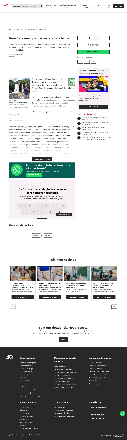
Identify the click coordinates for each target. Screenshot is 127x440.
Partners (22, 425)
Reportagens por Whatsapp (29, 396)
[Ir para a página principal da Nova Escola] (6, 6)
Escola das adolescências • (29, 390)
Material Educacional (62, 381)
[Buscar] (41, 6)
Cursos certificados (84, 6)
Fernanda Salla (17, 55)
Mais (108, 5)
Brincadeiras (24, 381)
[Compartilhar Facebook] (87, 62)
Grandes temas (25, 366)
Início (10, 29)
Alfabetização (24, 375)
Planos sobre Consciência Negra (66, 372)
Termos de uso (59, 407)
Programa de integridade (63, 410)
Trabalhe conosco (26, 416)
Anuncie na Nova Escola (28, 428)
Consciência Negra (26, 369)
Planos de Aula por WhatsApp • (66, 384)
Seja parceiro (24, 419)
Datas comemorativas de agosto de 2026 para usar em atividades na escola (94, 138)
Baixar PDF (94, 45)
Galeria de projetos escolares (30, 393)
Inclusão (22, 378)
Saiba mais (93, 107)
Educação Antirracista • (98, 366)
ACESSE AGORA (34, 175)
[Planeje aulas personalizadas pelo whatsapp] (122, 413)
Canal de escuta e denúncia (64, 416)
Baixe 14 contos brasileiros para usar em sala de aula (94, 123)
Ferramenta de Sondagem (64, 369)
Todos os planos (60, 366)
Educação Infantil (26, 372)
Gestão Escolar (25, 387)
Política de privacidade (62, 413)
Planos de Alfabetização (63, 375)
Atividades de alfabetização (64, 387)
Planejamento (24, 384)
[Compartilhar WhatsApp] (80, 62)
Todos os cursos (95, 363)
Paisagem (36, 235)
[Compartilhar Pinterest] (93, 62)
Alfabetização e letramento (99, 372)
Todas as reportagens (27, 363)
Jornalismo (19, 29)
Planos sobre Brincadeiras (64, 378)
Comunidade (99, 5)
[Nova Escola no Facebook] (89, 419)
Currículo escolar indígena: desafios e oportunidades (93, 128)
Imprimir (94, 38)
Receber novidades (98, 408)
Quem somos (24, 413)
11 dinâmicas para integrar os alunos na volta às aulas (93, 133)
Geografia (48, 235)
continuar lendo (42, 159)
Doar (63, 340)
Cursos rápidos (94, 381)
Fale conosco (24, 410)
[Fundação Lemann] (118, 435)
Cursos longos (94, 384)
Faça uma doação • (26, 422)
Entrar (118, 6)
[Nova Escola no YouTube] (103, 419)
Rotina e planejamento (97, 378)
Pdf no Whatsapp (95, 52)
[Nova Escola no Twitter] (93, 419)
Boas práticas (51, 5)
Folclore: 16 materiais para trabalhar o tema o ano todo (93, 118)
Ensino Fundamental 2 (97, 375)
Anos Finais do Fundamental (36, 29)
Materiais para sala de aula (67, 6)
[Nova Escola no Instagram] (96, 419)
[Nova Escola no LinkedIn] (100, 419)
